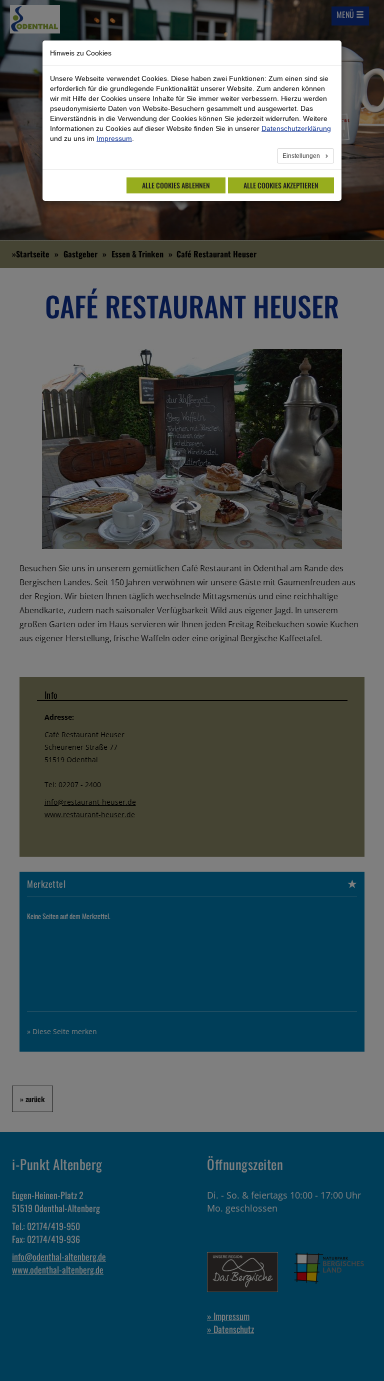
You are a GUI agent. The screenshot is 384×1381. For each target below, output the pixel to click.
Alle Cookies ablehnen (176, 185)
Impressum (114, 138)
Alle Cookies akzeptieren (281, 185)
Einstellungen (302, 155)
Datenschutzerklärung (296, 128)
